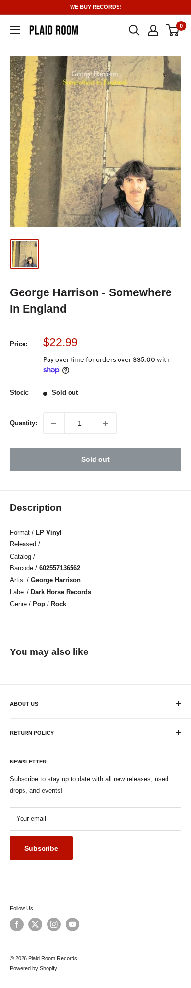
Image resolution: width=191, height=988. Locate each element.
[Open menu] (15, 30)
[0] (173, 30)
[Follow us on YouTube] (72, 924)
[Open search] (134, 30)
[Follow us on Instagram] (54, 924)
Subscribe (41, 848)
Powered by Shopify (33, 968)
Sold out (95, 459)
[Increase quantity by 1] (106, 423)
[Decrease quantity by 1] (54, 423)
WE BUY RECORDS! (95, 7)
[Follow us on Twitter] (35, 924)
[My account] (153, 30)
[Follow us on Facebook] (17, 924)
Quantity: (23, 423)
